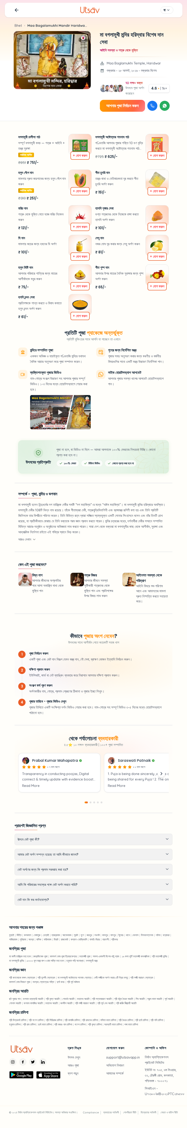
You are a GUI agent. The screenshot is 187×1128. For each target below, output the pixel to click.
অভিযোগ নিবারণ (115, 1065)
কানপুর (105, 935)
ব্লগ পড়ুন (73, 1073)
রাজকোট (64, 939)
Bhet (18, 25)
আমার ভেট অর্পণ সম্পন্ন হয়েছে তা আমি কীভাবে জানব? (48, 854)
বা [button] (165, 10)
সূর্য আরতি (169, 999)
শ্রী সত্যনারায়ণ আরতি (102, 999)
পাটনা (158, 935)
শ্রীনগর (114, 939)
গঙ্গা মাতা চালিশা (131, 1024)
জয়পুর (89, 935)
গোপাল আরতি (15, 1003)
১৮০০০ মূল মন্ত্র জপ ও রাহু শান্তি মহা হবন (45, 960)
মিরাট (56, 939)
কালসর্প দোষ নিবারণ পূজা (19, 982)
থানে (128, 935)
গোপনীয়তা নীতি (129, 1112)
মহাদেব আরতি (83, 999)
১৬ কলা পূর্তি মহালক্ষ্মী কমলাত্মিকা (135, 956)
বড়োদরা (166, 935)
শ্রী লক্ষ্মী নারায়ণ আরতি (85, 1003)
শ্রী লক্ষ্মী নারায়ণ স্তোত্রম (141, 977)
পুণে (82, 935)
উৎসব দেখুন (74, 1057)
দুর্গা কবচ (61, 982)
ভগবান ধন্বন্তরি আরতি (33, 999)
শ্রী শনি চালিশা (157, 1020)
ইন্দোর (120, 935)
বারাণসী (105, 939)
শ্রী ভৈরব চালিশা (126, 1020)
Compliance (91, 1112)
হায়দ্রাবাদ (56, 935)
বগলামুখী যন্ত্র (92, 960)
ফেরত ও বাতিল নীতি (169, 1112)
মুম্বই (11, 935)
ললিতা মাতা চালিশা (108, 1020)
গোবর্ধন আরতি (68, 999)
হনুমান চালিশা (15, 1024)
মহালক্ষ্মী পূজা (84, 956)
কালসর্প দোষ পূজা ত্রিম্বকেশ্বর (63, 956)
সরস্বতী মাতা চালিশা (113, 1024)
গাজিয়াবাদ (13, 939)
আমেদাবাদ (66, 935)
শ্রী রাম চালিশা (29, 1024)
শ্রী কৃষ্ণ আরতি (53, 999)
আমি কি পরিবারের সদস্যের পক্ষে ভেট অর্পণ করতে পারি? (47, 884)
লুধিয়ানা (23, 939)
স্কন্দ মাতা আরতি (154, 999)
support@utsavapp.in (123, 1057)
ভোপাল (135, 935)
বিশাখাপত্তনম (147, 935)
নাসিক (38, 939)
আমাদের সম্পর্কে (115, 1073)
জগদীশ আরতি (66, 1003)
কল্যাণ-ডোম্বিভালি (79, 939)
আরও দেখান (24, 539)
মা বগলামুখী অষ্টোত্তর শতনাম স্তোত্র (74, 977)
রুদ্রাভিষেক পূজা (40, 956)
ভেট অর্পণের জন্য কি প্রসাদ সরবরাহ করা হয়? (43, 869)
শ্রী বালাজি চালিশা (72, 1020)
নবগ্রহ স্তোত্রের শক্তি (43, 982)
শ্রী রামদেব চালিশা (90, 1020)
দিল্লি (19, 935)
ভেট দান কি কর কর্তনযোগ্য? (33, 899)
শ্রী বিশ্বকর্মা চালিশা (17, 1020)
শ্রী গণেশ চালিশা (36, 1020)
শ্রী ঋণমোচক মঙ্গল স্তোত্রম (22, 977)
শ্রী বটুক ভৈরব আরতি (123, 999)
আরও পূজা (73, 1065)
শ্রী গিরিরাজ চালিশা (54, 1020)
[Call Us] (152, 106)
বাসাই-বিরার (95, 939)
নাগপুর (113, 935)
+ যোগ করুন (80, 155)
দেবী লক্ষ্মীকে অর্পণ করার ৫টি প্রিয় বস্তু (111, 977)
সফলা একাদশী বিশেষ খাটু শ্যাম (106, 956)
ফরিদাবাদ (47, 939)
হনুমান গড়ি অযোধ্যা (74, 960)
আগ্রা (31, 939)
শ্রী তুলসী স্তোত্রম (46, 977)
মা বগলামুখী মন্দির (16, 960)
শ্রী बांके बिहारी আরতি (126, 1003)
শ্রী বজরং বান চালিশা (63, 1024)
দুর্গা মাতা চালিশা (45, 1024)
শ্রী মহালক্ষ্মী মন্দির (159, 956)
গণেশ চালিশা (80, 1024)
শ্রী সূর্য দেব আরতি (105, 1003)
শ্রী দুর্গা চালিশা (141, 1020)
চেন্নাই (46, 935)
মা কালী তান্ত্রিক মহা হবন (20, 956)
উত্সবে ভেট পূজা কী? (28, 839)
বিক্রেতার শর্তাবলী (148, 1112)
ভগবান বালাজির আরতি (33, 1003)
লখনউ (97, 935)
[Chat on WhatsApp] (165, 106)
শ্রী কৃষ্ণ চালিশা (95, 1024)
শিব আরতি (140, 999)
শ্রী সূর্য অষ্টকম (73, 982)
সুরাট (76, 935)
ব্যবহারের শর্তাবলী (111, 1112)
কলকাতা (27, 935)
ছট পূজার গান (15, 999)
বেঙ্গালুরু (37, 935)
